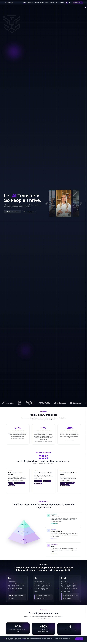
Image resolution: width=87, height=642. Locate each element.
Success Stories (44, 2)
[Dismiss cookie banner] (74, 639)
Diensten (29, 2)
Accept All (79, 639)
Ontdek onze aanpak (12, 211)
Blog (57, 2)
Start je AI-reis (76, 2)
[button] (69, 215)
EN (69, 2)
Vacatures (52, 2)
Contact (62, 2)
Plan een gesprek (29, 211)
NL (66, 2)
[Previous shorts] (46, 203)
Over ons (36, 2)
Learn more (23, 639)
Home (24, 2)
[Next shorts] (81, 203)
